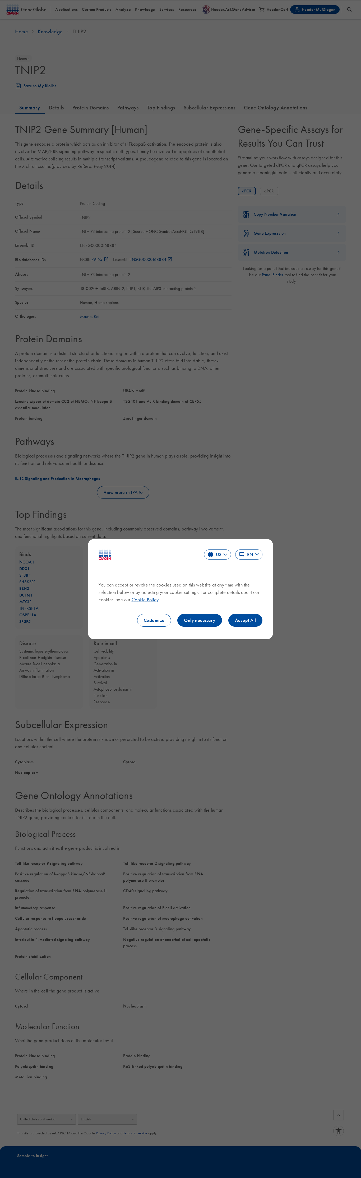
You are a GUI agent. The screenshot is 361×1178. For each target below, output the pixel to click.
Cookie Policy (145, 600)
